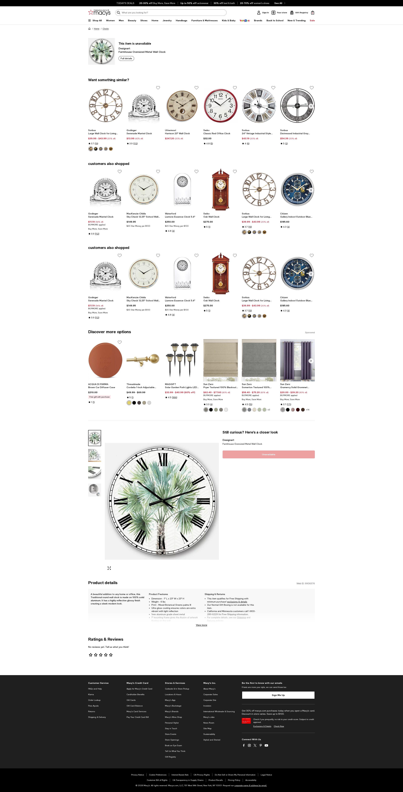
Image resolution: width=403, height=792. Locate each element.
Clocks (106, 29)
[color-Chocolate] (303, 410)
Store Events (170, 734)
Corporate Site (209, 700)
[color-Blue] (249, 410)
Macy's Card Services (136, 711)
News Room (208, 723)
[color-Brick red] (298, 410)
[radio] (90, 148)
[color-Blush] (293, 410)
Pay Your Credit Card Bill (138, 717)
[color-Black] (96, 149)
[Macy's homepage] (89, 28)
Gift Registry (170, 757)
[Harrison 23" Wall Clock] (182, 106)
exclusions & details (237, 601)
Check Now (279, 726)
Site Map (207, 728)
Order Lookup (94, 700)
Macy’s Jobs (208, 717)
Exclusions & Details (262, 726)
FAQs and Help (95, 689)
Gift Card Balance (135, 706)
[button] (153, 501)
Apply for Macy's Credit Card (139, 689)
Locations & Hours (173, 694)
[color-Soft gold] (129, 403)
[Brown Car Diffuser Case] (105, 360)
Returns (211, 620)
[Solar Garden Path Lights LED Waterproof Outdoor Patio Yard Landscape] (182, 360)
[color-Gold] (111, 149)
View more (201, 625)
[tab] (94, 438)
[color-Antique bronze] (139, 403)
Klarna (91, 694)
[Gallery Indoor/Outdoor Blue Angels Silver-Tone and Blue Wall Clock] (297, 189)
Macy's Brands (171, 711)
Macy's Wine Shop (173, 717)
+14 (307, 410)
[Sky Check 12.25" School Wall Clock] (144, 189)
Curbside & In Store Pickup (177, 689)
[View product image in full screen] (109, 568)
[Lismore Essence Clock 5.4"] (182, 189)
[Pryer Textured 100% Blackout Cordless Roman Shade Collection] (220, 360)
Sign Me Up (278, 695)
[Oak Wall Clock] (220, 189)
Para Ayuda (93, 706)
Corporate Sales (210, 694)
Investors (207, 706)
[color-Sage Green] (259, 410)
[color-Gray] (244, 410)
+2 (269, 410)
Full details (126, 58)
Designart (124, 48)
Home (96, 29)
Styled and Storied (211, 740)
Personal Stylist (172, 723)
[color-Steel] (206, 410)
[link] (105, 140)
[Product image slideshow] (162, 501)
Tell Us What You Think (175, 751)
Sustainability (209, 734)
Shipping (241, 617)
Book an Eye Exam (173, 745)
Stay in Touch (171, 728)
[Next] (311, 106)
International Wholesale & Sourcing (219, 711)
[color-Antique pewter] (144, 403)
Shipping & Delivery (97, 717)
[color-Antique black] (134, 403)
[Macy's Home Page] (99, 12)
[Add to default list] (158, 88)
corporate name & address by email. (250, 785)
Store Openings (172, 740)
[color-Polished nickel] (149, 403)
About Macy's (209, 689)
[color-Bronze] (91, 149)
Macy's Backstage (173, 706)
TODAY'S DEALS (125, 3)
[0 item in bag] (312, 12)
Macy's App (170, 700)
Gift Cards (131, 700)
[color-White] (101, 149)
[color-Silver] (106, 149)
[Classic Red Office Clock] (220, 106)
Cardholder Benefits (135, 694)
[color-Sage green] (216, 410)
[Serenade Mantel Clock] (144, 106)
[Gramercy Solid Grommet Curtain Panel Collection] (297, 360)
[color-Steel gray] (221, 410)
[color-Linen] (254, 410)
